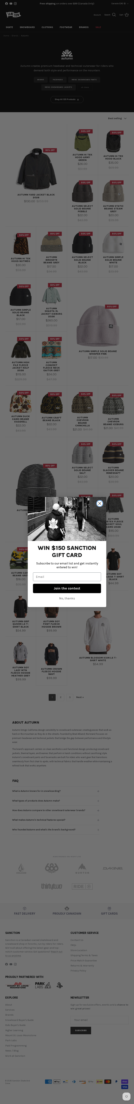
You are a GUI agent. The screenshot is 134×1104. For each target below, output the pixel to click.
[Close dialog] (100, 503)
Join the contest (67, 588)
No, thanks (67, 598)
